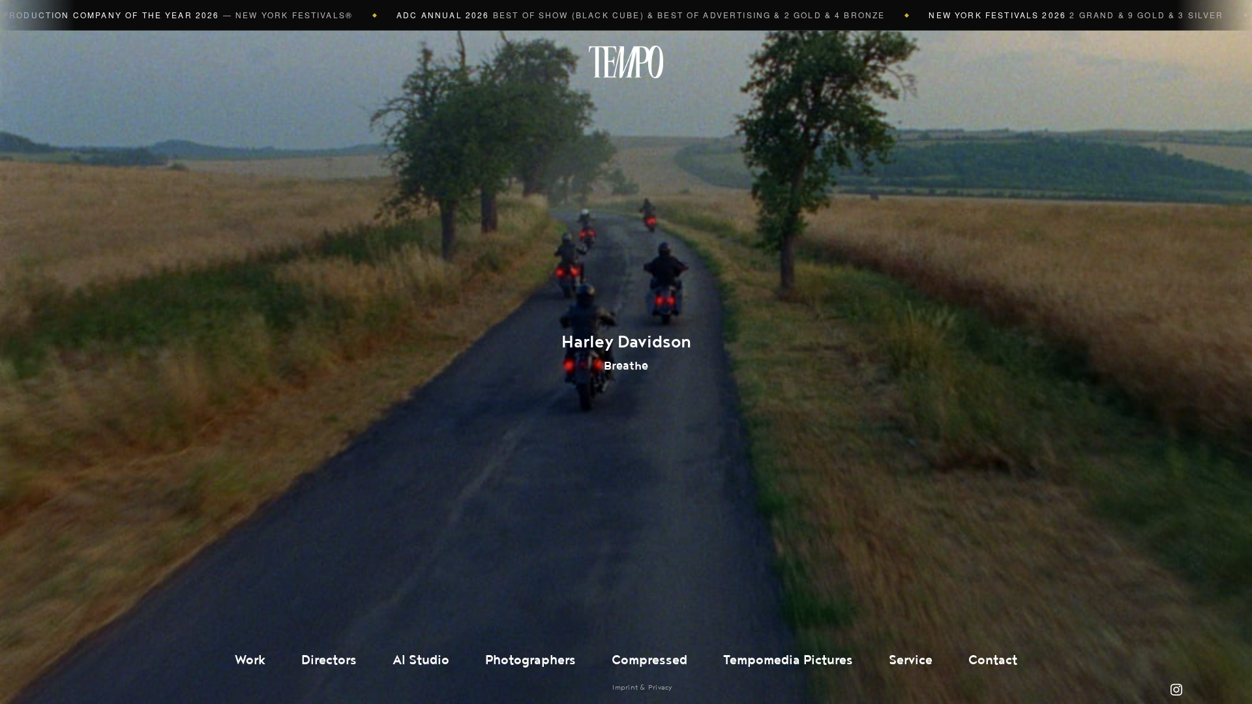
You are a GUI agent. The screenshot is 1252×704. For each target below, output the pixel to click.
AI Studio (421, 660)
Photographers (530, 660)
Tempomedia (626, 62)
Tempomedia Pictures (788, 660)
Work (250, 660)
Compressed (649, 660)
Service (910, 660)
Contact (992, 660)
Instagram (1176, 689)
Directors (329, 660)
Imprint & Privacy (642, 687)
